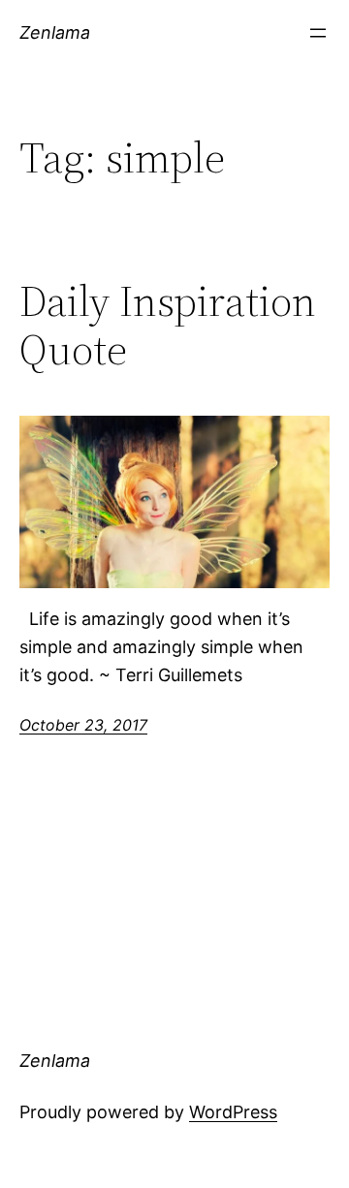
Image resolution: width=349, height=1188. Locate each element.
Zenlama (54, 32)
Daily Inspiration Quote (167, 326)
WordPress (233, 1112)
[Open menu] (318, 33)
